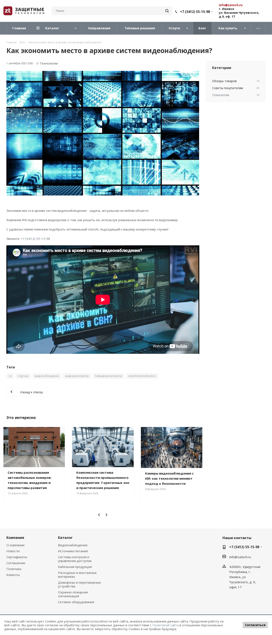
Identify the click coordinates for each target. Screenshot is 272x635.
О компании (15, 545)
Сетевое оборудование (76, 602)
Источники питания (73, 551)
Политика (13, 569)
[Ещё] (258, 28)
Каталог (65, 537)
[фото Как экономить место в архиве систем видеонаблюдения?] (102, 133)
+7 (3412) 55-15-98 (195, 11)
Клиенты (13, 575)
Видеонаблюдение (73, 545)
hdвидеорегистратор (108, 376)
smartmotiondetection (142, 376)
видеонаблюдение (47, 376)
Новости (13, 551)
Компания (15, 537)
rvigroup (23, 376)
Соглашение (15, 563)
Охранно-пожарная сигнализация (73, 594)
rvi (10, 376)
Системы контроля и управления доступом (74, 559)
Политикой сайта (165, 625)
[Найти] (167, 11)
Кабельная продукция (75, 567)
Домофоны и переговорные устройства (79, 584)
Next (106, 515)
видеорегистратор (77, 376)
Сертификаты (16, 557)
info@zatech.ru (240, 557)
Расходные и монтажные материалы (77, 574)
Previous (99, 515)
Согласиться (255, 625)
